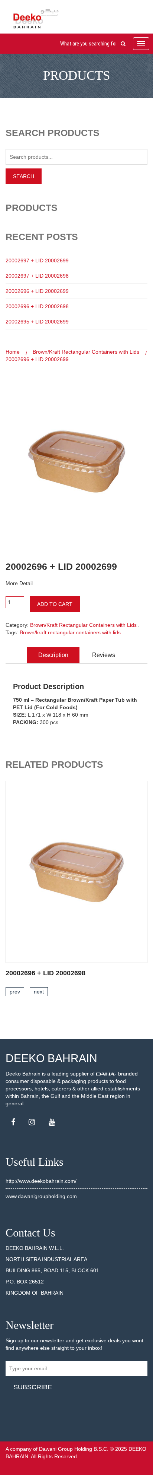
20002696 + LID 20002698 (37, 306)
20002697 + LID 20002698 (37, 276)
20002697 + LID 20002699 (37, 260)
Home (13, 352)
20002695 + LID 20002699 (37, 322)
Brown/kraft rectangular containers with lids (70, 632)
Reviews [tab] (103, 655)
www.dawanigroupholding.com (41, 1196)
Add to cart (54, 604)
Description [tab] (53, 655)
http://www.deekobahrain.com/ (41, 1181)
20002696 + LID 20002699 (37, 291)
